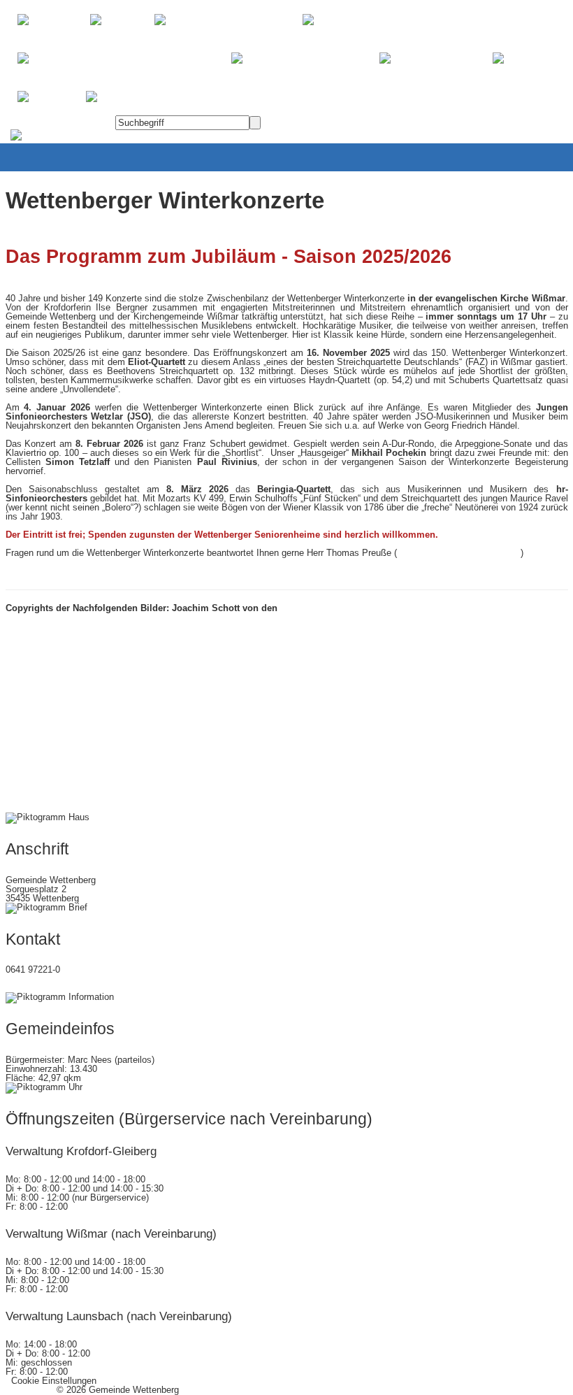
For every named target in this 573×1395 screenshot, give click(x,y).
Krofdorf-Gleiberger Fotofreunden (352, 608)
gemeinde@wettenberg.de (58, 987)
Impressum (28, 1390)
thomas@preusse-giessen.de (459, 553)
